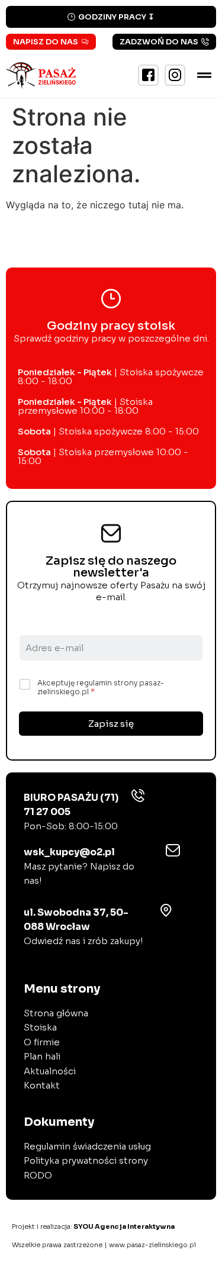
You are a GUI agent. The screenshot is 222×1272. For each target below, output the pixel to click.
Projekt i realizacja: (93, 1226)
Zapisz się (111, 723)
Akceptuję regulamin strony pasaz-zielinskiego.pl (100, 687)
